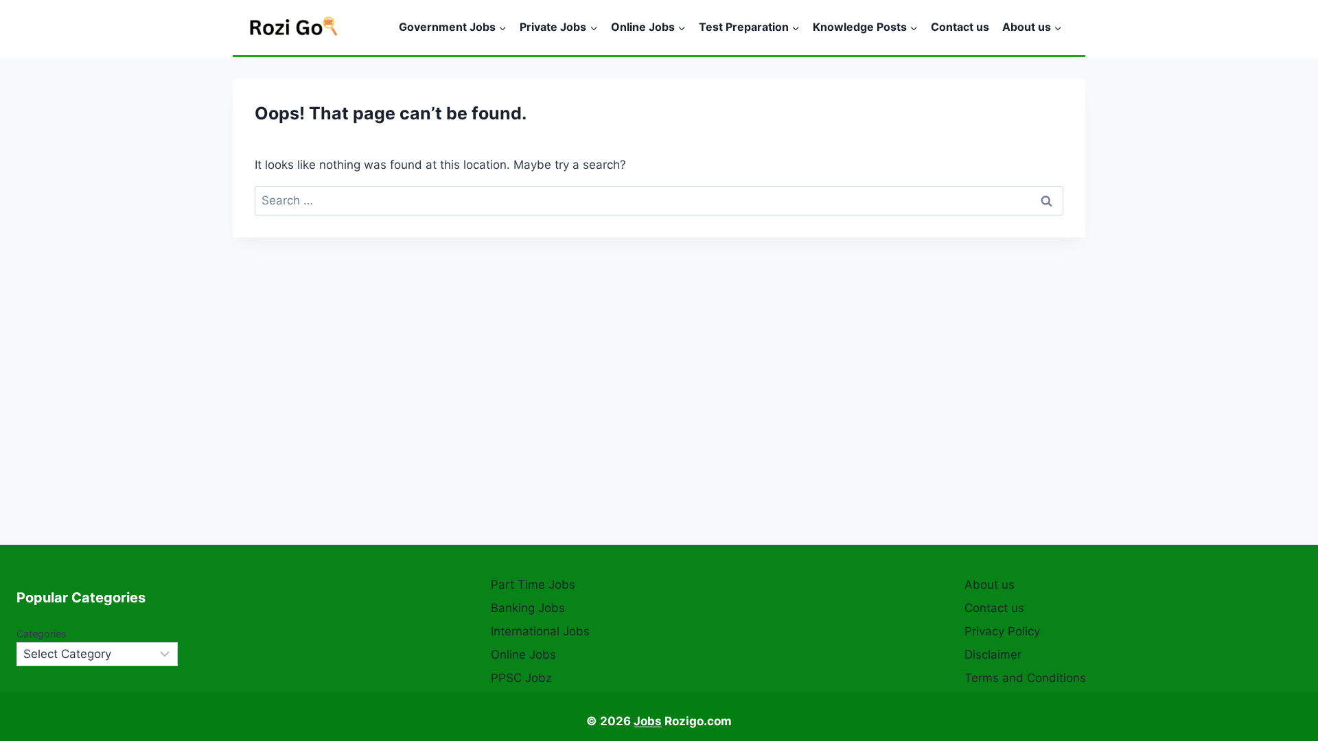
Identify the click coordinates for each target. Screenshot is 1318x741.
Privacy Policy (1002, 631)
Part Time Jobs (533, 584)
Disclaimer (992, 654)
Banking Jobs (528, 608)
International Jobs (540, 631)
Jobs (648, 721)
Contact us (960, 27)
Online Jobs (523, 654)
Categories (41, 633)
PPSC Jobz (521, 678)
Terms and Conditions (1025, 678)
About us (989, 584)
